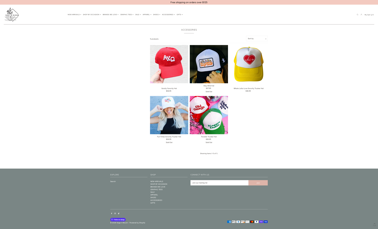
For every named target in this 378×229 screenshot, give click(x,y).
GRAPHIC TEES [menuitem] (126, 14)
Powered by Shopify (137, 223)
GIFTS (152, 203)
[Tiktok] (118, 213)
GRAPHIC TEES (156, 189)
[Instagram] (115, 213)
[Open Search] (357, 14)
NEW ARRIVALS (156, 181)
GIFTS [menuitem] (179, 14)
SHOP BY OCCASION (158, 184)
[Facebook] (111, 213)
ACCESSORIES (156, 200)
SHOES (153, 197)
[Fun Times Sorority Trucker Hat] (169, 115)
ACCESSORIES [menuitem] (167, 14)
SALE (152, 192)
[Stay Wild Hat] (209, 64)
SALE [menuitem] (137, 14)
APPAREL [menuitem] (146, 14)
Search (113, 181)
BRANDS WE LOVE (157, 187)
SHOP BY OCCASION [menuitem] (91, 14)
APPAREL (154, 195)
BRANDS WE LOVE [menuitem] (110, 14)
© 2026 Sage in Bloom (119, 223)
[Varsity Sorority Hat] (169, 64)
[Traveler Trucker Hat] (209, 115)
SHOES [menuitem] (156, 14)
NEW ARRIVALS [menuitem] (74, 14)
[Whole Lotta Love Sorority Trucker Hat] (249, 64)
